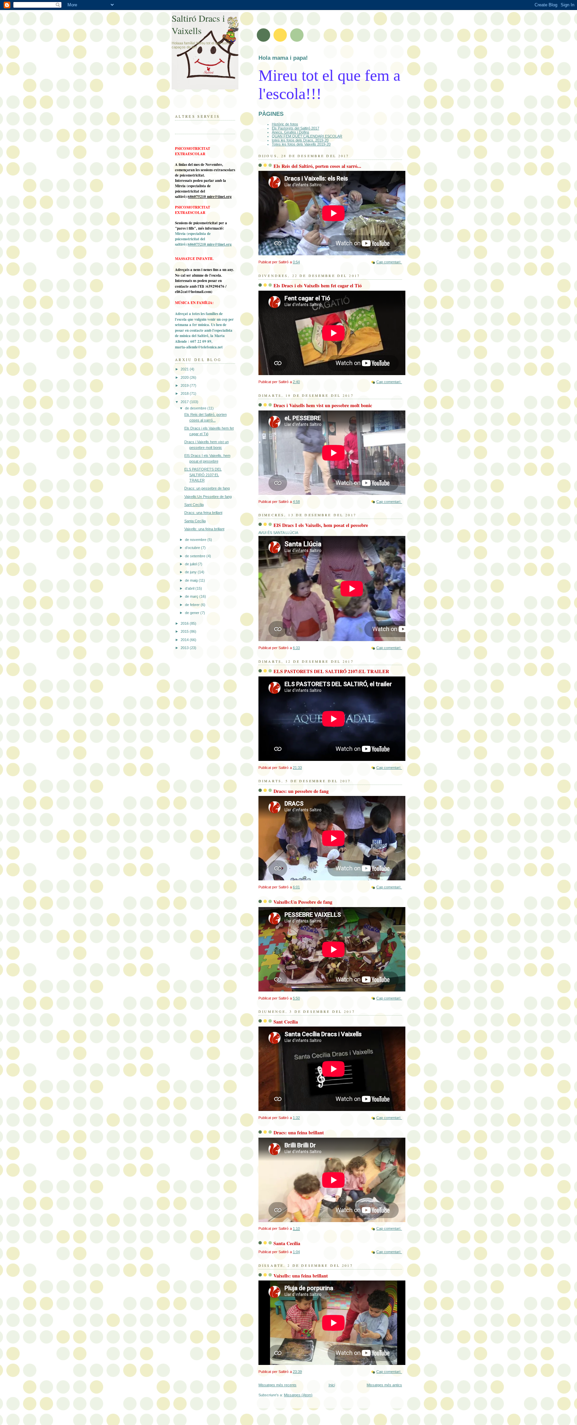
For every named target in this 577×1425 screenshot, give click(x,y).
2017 (185, 402)
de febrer (193, 605)
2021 (185, 369)
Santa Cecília (286, 1243)
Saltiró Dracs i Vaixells (198, 24)
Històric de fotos (285, 124)
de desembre (196, 408)
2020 (185, 377)
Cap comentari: (389, 262)
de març (192, 596)
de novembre (196, 540)
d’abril (190, 588)
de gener (192, 613)
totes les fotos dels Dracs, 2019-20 (300, 140)
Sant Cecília (285, 1021)
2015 (185, 631)
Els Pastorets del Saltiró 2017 (295, 128)
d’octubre (193, 548)
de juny (191, 572)
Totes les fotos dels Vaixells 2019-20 (301, 144)
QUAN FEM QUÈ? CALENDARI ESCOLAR (307, 136)
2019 (185, 385)
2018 (185, 393)
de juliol (191, 564)
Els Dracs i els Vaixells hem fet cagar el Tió (317, 285)
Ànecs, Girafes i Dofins (290, 132)
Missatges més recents (277, 1385)
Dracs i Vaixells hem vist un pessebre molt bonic (322, 405)
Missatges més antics (384, 1385)
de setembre (195, 556)
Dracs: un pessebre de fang (301, 791)
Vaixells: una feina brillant (300, 1275)
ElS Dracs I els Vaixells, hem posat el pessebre (320, 525)
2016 (185, 623)
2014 (185, 640)
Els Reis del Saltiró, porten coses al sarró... (317, 166)
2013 (185, 648)
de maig (192, 580)
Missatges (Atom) (298, 1395)
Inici (332, 1385)
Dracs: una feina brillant (298, 1132)
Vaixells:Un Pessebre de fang (302, 901)
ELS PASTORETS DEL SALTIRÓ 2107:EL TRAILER (331, 671)
